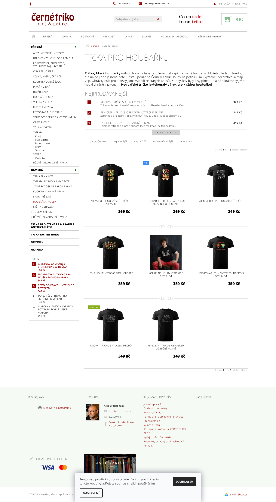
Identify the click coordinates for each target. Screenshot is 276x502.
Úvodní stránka (33, 36)
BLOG (147, 433)
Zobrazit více (164, 132)
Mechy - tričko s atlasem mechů (123, 102)
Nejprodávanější (163, 141)
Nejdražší (140, 141)
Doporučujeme (97, 141)
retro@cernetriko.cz (120, 411)
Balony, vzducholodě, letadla (53, 58)
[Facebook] (31, 3)
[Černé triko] (52, 19)
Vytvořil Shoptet (238, 494)
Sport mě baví (42, 196)
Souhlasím (185, 482)
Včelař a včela (42, 102)
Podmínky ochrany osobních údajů (164, 441)
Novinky (37, 242)
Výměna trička (152, 425)
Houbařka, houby (44, 201)
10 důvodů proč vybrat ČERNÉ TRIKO (165, 429)
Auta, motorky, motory (48, 53)
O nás (128, 36)
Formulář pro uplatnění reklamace (163, 416)
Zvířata (38, 132)
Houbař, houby (43, 97)
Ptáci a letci (41, 139)
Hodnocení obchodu (174, 36)
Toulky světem (42, 127)
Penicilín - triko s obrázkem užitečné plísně (131, 112)
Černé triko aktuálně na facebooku (121, 424)
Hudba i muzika (43, 107)
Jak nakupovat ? (152, 404)
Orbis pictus (41, 122)
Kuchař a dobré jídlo (47, 81)
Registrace (241, 3)
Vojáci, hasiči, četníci (47, 76)
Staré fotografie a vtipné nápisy (54, 117)
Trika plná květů (44, 176)
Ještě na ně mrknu (209, 36)
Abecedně (186, 141)
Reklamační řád (152, 412)
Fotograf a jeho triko (48, 112)
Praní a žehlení (152, 420)
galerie (146, 36)
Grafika (37, 249)
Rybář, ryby (40, 91)
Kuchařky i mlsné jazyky (48, 191)
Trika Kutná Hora (45, 234)
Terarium (40, 150)
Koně (38, 136)
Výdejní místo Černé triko (158, 437)
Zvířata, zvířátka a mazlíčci (51, 181)
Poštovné (87, 36)
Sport (37, 154)
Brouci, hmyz (42, 143)
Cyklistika (40, 158)
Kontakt (148, 445)
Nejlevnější (120, 141)
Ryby (38, 146)
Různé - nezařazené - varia (50, 162)
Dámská (67, 36)
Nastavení (91, 493)
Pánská (47, 36)
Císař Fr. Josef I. (43, 71)
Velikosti (109, 36)
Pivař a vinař (41, 86)
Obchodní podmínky (155, 408)
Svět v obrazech (43, 206)
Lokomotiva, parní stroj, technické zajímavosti (49, 65)
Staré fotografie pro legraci (52, 186)
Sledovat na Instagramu (57, 407)
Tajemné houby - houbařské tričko (125, 123)
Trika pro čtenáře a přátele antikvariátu (52, 226)
